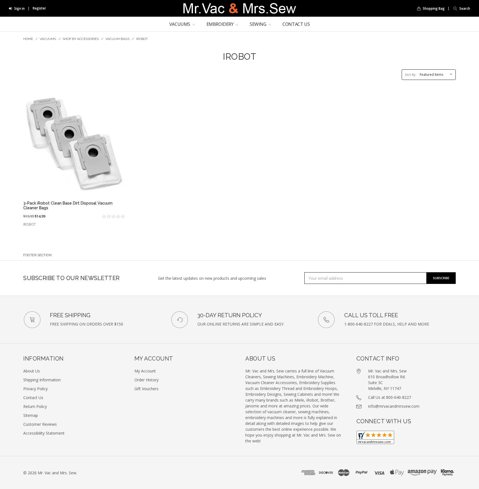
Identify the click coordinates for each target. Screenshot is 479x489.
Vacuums (180, 24)
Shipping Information (42, 379)
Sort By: (410, 74)
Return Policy (35, 406)
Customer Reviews (40, 424)
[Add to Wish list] (117, 101)
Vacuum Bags (117, 39)
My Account (145, 371)
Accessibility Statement (44, 433)
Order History (146, 379)
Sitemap (30, 415)
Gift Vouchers (146, 388)
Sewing (258, 24)
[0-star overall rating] (99, 217)
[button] (460, 8)
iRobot (142, 39)
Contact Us (296, 24)
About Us (31, 371)
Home (28, 39)
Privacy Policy (35, 388)
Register (39, 8)
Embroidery (221, 24)
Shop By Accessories (81, 39)
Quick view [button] (74, 187)
